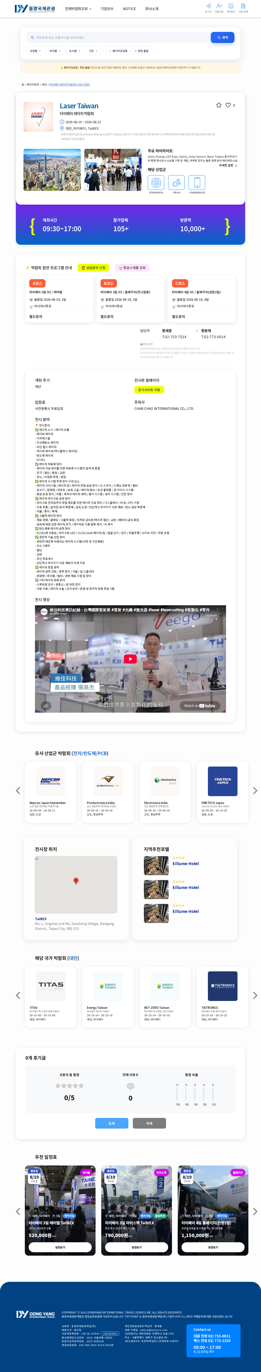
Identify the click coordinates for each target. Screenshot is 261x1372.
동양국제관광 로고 (35, 8)
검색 (225, 37)
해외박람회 (33, 84)
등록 (112, 1123)
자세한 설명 (226, 165)
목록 (149, 1123)
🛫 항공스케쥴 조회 (132, 267)
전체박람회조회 (76, 8)
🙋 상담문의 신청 (93, 267)
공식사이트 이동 (149, 389)
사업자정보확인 (110, 1333)
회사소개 (151, 8)
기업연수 (107, 8)
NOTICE (129, 8)
